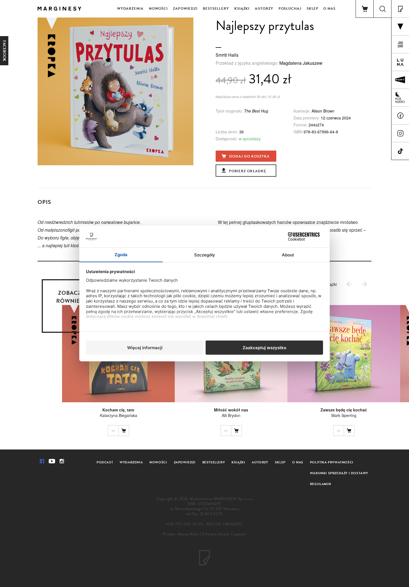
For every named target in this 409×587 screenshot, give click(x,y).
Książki (242, 8)
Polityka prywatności (331, 462)
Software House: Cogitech (224, 534)
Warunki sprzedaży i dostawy (339, 473)
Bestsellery (216, 8)
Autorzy (264, 8)
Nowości (158, 8)
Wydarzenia (130, 8)
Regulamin (320, 483)
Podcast (105, 462)
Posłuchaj (290, 8)
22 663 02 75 (211, 514)
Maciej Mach (188, 534)
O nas (329, 8)
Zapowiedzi (185, 8)
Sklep (313, 8)
